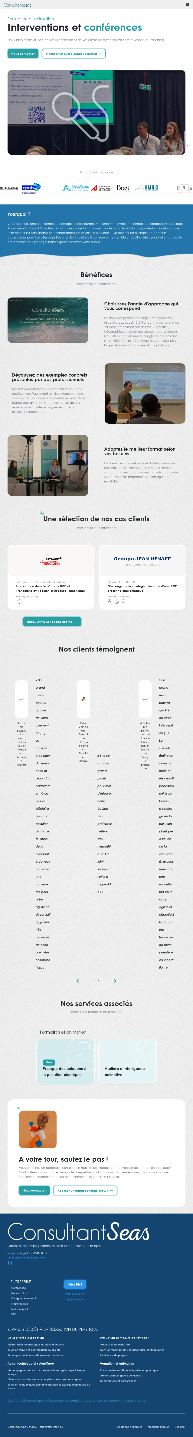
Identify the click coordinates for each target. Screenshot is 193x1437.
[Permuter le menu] (187, 4)
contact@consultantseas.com (26, 1257)
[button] (77, 981)
